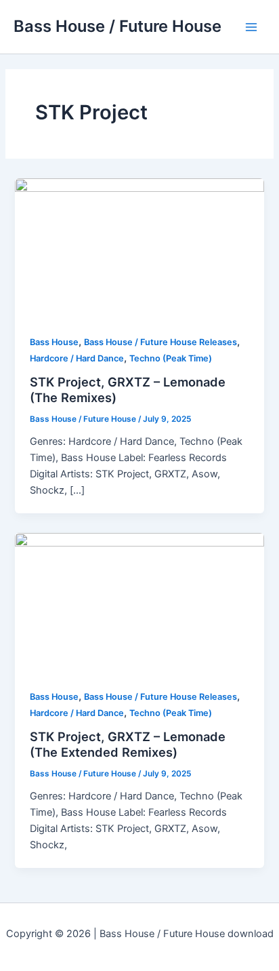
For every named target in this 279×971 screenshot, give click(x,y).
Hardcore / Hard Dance (77, 358)
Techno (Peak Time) (170, 358)
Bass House (54, 342)
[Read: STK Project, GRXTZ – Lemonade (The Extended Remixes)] (139, 603)
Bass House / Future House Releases (160, 342)
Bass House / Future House (117, 26)
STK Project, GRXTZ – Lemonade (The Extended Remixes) (128, 744)
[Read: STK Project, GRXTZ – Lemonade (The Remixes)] (139, 248)
